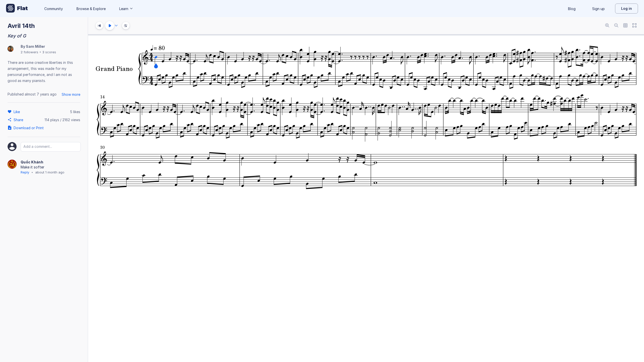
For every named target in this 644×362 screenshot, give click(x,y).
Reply (25, 172)
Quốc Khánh (32, 162)
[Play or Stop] (109, 25)
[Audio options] (116, 25)
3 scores (49, 52)
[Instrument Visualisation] (126, 25)
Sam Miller (35, 46)
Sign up (598, 9)
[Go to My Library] (17, 8)
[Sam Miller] (11, 49)
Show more (71, 94)
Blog (572, 9)
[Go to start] (99, 25)
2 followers (29, 52)
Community (53, 9)
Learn (123, 9)
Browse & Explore (91, 9)
